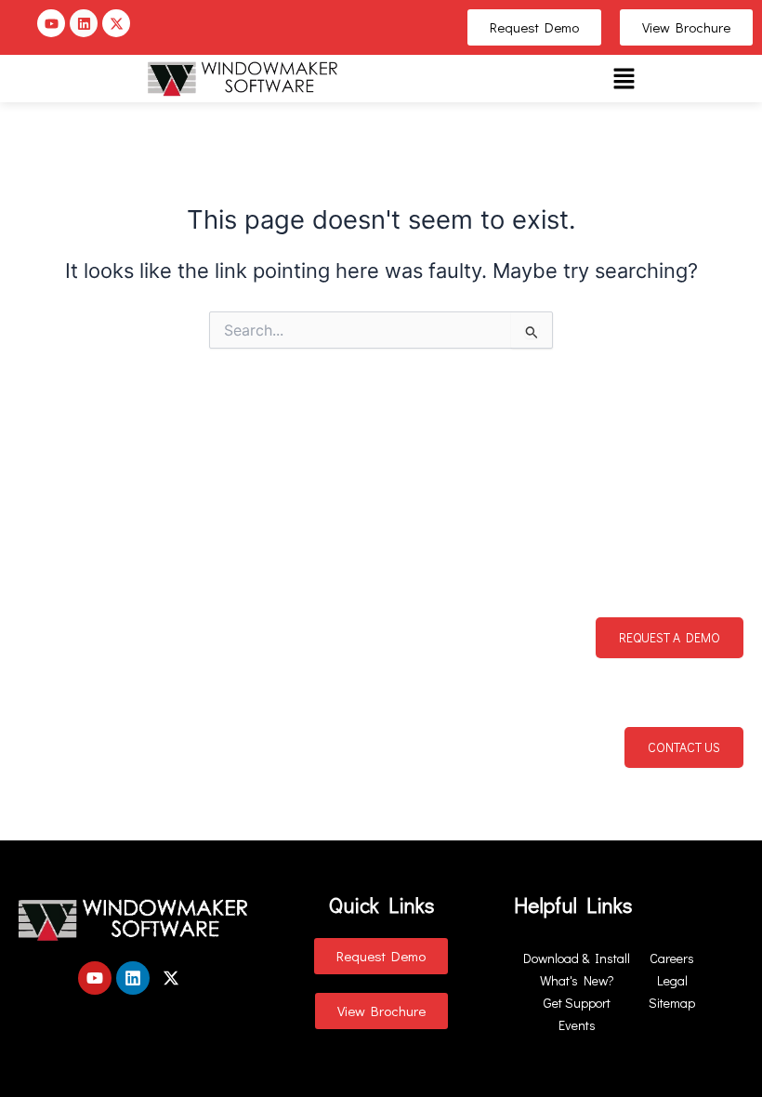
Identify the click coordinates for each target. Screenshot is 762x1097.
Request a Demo (669, 637)
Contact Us (684, 747)
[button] (623, 78)
